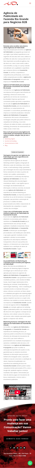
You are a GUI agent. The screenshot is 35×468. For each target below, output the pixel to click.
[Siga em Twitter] (14, 447)
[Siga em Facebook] (10, 447)
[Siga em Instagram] (21, 447)
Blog (6, 145)
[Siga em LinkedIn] (17, 447)
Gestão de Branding (10, 141)
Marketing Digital (10, 139)
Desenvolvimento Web (11, 143)
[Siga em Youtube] (24, 447)
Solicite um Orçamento (17, 152)
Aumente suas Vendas (17, 438)
